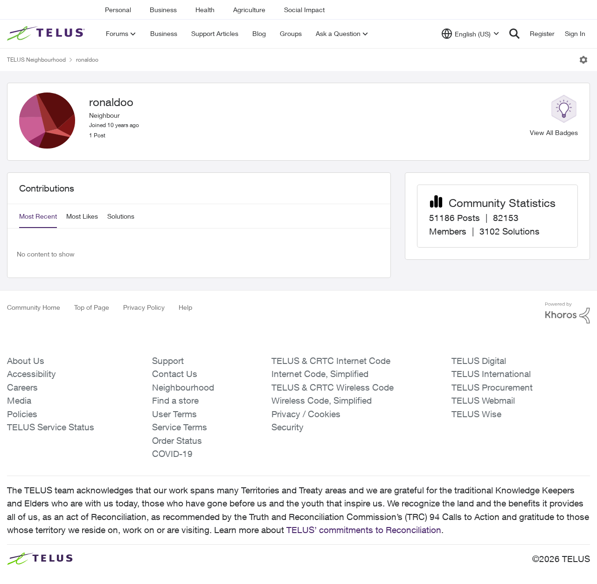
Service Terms (179, 427)
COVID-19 (172, 454)
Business (163, 10)
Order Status (177, 440)
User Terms (174, 414)
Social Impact (304, 10)
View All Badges (554, 132)
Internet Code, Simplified (319, 374)
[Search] (514, 33)
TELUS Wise (476, 414)
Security (287, 427)
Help (185, 307)
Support (168, 361)
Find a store (175, 400)
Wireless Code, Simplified (321, 400)
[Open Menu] (583, 59)
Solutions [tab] (120, 216)
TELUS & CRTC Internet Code (330, 361)
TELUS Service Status (50, 427)
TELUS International (491, 374)
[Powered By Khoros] (567, 313)
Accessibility (31, 374)
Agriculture (249, 10)
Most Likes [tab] (82, 216)
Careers (22, 387)
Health (205, 10)
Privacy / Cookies (305, 414)
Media (19, 400)
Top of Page (91, 307)
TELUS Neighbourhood (36, 59)
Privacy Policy (144, 307)
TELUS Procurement (492, 387)
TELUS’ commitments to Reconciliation (363, 530)
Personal (118, 10)
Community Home (33, 307)
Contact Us (174, 374)
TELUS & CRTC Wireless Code (332, 387)
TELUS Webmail (483, 400)
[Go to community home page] (47, 33)
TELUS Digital (478, 361)
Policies (22, 414)
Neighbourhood (183, 387)
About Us (25, 361)
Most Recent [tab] (38, 216)
